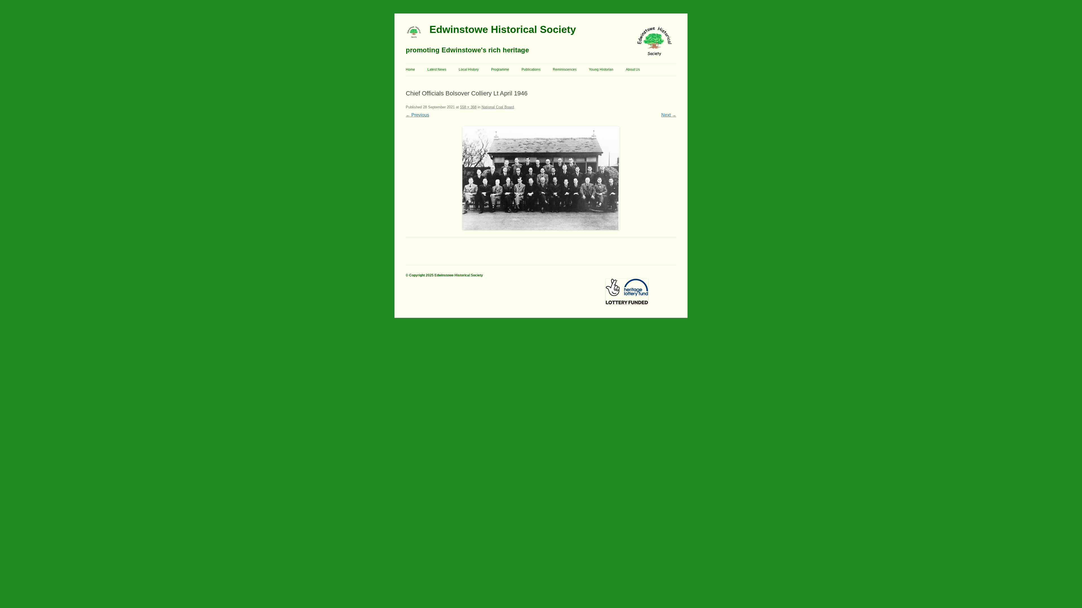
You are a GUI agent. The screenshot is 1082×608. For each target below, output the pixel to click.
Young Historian (601, 69)
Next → (668, 115)
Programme (500, 69)
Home (410, 69)
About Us (633, 69)
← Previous (417, 115)
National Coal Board (498, 107)
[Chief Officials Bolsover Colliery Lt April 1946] (541, 178)
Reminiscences (565, 69)
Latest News (436, 69)
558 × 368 (468, 107)
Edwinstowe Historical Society (502, 29)
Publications (531, 69)
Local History (469, 69)
